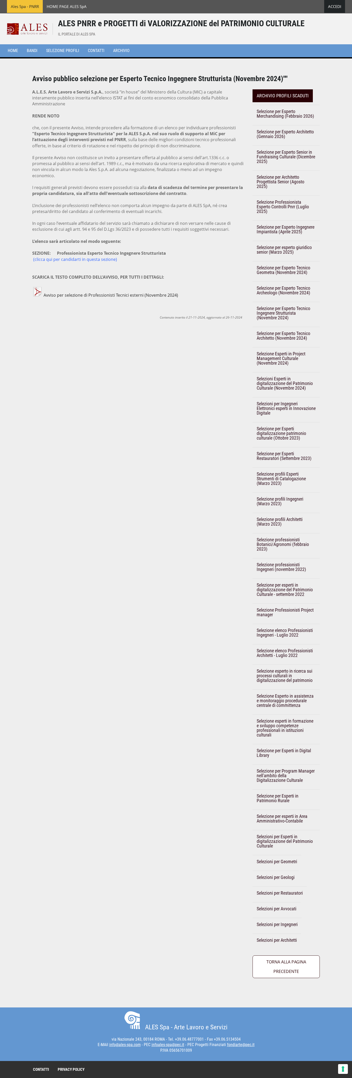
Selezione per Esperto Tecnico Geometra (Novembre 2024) (283, 270)
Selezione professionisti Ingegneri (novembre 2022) (281, 567)
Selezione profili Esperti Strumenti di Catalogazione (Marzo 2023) (281, 478)
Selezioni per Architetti (277, 940)
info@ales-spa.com (125, 1044)
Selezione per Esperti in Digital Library (284, 753)
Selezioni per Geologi (276, 877)
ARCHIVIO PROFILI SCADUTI (283, 95)
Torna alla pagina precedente (286, 966)
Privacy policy (71, 1069)
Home (13, 50)
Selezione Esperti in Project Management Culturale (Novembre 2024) (281, 358)
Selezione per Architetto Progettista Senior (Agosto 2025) (280, 181)
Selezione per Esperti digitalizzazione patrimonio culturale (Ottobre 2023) (281, 433)
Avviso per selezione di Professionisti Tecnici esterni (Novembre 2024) (110, 295)
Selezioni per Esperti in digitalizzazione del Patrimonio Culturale (285, 841)
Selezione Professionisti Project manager (285, 612)
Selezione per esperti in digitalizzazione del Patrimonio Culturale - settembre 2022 (285, 589)
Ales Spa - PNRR (25, 6)
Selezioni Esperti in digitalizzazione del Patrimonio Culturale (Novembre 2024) (285, 383)
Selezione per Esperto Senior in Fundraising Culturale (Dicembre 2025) (286, 156)
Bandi (32, 50)
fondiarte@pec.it (241, 1044)
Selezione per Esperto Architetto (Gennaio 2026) (285, 134)
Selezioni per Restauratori (280, 893)
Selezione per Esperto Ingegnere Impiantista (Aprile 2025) (285, 229)
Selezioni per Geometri (277, 861)
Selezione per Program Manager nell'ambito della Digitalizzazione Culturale (286, 775)
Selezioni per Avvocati (276, 908)
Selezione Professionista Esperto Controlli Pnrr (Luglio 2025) (283, 206)
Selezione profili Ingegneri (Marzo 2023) (280, 501)
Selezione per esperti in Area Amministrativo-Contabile (282, 819)
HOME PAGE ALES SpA (67, 6)
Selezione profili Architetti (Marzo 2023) (280, 522)
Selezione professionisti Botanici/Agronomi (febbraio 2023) (283, 544)
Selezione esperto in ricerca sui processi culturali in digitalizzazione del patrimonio (285, 675)
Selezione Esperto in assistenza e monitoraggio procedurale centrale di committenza (285, 700)
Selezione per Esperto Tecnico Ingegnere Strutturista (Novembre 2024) (283, 313)
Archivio (121, 50)
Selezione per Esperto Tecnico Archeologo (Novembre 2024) (283, 290)
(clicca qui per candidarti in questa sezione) (75, 259)
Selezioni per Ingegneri (277, 924)
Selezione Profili (62, 50)
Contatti (96, 50)
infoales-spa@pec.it (168, 1044)
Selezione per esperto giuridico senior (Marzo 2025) (284, 250)
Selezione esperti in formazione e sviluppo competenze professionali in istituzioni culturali (285, 728)
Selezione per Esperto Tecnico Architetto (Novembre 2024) (283, 336)
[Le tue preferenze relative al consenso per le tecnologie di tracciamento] (343, 1069)
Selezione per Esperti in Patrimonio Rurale (277, 798)
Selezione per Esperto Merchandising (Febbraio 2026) (285, 114)
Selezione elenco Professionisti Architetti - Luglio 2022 (285, 653)
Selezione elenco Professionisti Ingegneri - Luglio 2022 (285, 633)
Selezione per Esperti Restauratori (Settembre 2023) (284, 456)
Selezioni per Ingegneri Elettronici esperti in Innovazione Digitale (286, 408)
